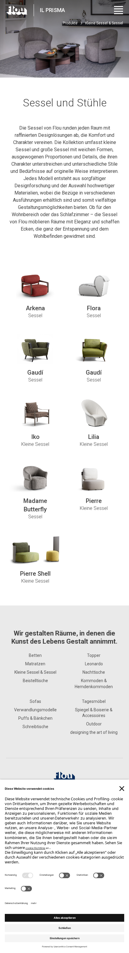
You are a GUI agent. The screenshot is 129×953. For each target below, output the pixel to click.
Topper (93, 655)
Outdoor (94, 724)
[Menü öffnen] (118, 10)
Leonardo (94, 663)
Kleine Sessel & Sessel (35, 672)
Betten (35, 655)
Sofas (35, 701)
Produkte (70, 23)
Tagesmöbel (94, 701)
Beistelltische (35, 680)
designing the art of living (94, 732)
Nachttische (93, 672)
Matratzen (35, 663)
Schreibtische (35, 726)
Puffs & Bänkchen (35, 718)
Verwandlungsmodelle (35, 709)
